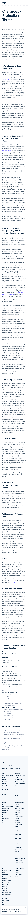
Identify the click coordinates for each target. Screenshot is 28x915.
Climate (4, 783)
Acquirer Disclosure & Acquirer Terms (13, 709)
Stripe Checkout (6, 150)
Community (5, 874)
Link (3, 804)
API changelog (19, 856)
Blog (3, 872)
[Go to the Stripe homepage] (4, 763)
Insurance (17, 812)
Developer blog (19, 862)
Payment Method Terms (10, 717)
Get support (5, 900)
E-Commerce (18, 779)
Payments (5, 810)
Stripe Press (18, 874)
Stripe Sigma (5, 820)
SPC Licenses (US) (8, 713)
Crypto (4, 788)
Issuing (4, 802)
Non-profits (18, 818)
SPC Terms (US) (8, 711)
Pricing (4, 771)
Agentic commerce (20, 775)
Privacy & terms (6, 880)
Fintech (17, 804)
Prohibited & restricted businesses (5, 884)
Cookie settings (6, 892)
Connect (4, 785)
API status (18, 854)
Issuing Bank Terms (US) (10, 715)
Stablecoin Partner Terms (10, 720)
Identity (4, 798)
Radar (3, 814)
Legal (4, 690)
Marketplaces (18, 790)
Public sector (18, 824)
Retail (16, 826)
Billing (3, 777)
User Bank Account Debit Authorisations (14, 701)
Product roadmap (19, 868)
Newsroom (18, 872)
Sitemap (4, 890)
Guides (4, 868)
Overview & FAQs (8, 694)
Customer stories (6, 870)
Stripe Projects (19, 860)
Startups (17, 773)
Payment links (6, 808)
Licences (4, 888)
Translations (5, 724)
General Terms (7, 697)
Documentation (19, 849)
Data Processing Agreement (10, 722)
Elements (4, 792)
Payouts (4, 812)
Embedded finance (20, 781)
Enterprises (18, 771)
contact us (14, 582)
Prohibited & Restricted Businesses (13, 703)
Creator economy (19, 802)
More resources (6, 894)
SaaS (16, 798)
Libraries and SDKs (20, 858)
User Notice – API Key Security (11, 732)
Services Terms (8, 699)
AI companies (18, 800)
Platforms (17, 796)
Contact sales (18, 876)
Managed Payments (7, 806)
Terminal (4, 825)
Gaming (17, 806)
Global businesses (20, 785)
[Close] (25, 908)
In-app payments (19, 788)
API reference (18, 852)
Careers (17, 870)
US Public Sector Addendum (10, 750)
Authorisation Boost (7, 775)
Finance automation (20, 783)
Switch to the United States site (11, 911)
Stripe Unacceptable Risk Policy (12, 730)
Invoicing (4, 800)
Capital (4, 779)
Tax (3, 823)
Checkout (4, 781)
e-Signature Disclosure (9, 705)
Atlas (3, 773)
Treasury (4, 827)
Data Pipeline (5, 790)
